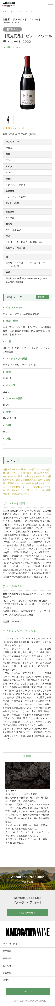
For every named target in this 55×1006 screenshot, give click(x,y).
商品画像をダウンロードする (18, 128)
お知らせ (7, 965)
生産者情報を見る (27, 912)
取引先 (6, 980)
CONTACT (27, 992)
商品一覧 (7, 958)
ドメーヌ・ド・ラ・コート (27, 19)
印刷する (13, 29)
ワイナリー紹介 (10, 944)
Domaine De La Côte (11, 23)
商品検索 (7, 951)
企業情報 (7, 973)
